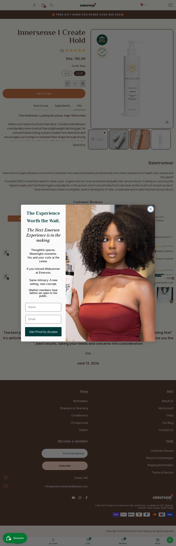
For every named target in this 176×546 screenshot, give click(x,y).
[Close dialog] (151, 209)
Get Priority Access (43, 332)
